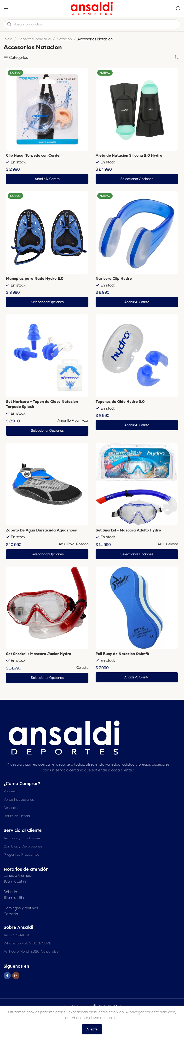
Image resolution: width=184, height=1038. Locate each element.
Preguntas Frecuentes (21, 854)
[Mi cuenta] (178, 8)
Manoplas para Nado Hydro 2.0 (34, 278)
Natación (64, 39)
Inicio (8, 39)
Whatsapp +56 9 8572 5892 (27, 943)
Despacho (11, 807)
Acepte (92, 1029)
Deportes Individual (34, 39)
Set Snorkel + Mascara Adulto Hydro (128, 530)
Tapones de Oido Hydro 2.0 (120, 401)
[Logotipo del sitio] (92, 8)
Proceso (10, 791)
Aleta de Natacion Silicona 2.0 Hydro (129, 155)
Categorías (18, 57)
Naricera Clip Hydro (114, 278)
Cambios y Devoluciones (23, 846)
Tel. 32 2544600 (17, 935)
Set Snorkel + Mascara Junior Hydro (38, 653)
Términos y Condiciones (22, 838)
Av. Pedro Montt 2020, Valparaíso (31, 951)
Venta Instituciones (19, 799)
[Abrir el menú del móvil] (6, 8)
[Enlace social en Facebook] (7, 975)
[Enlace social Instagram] (15, 975)
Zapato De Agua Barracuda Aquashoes (41, 530)
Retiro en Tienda (17, 816)
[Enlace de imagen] (65, 737)
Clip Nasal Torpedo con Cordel (33, 155)
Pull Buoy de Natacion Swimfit (122, 653)
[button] (47, 179)
